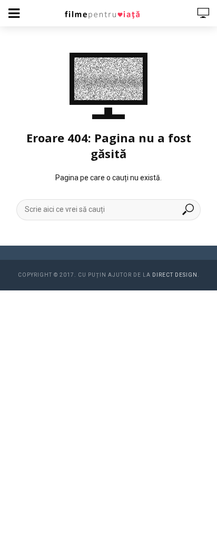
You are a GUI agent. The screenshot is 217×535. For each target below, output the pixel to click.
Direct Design (175, 275)
